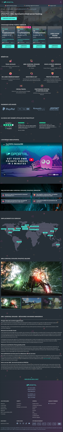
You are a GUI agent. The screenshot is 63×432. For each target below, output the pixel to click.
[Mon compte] (60, 2)
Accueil (3, 9)
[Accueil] (9, 2)
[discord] (29, 423)
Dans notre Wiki (47, 358)
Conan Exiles (3, 405)
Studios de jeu (35, 403)
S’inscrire (18, 405)
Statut (33, 408)
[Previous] (4, 279)
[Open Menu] (2, 2)
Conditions (34, 414)
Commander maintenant (8, 18)
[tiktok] (26, 423)
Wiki (33, 412)
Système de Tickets (5, 423)
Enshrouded (3, 407)
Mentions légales (36, 417)
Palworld (3, 403)
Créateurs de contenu (37, 405)
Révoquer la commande (22, 407)
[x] (20, 423)
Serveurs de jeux (10, 9)
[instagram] (23, 423)
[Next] (59, 279)
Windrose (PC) (4, 408)
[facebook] (17, 423)
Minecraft (3, 410)
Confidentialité (35, 415)
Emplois (34, 410)
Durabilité (34, 407)
